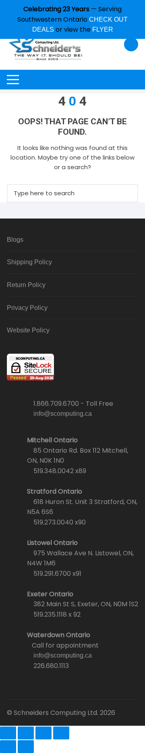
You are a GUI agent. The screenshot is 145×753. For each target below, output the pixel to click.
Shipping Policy (29, 262)
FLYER (102, 29)
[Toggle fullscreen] (26, 733)
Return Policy (26, 284)
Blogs (15, 239)
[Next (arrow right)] (26, 746)
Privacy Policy (27, 307)
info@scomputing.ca (62, 413)
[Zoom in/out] (8, 733)
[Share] (43, 733)
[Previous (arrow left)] (8, 746)
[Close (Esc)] (61, 733)
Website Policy (28, 330)
